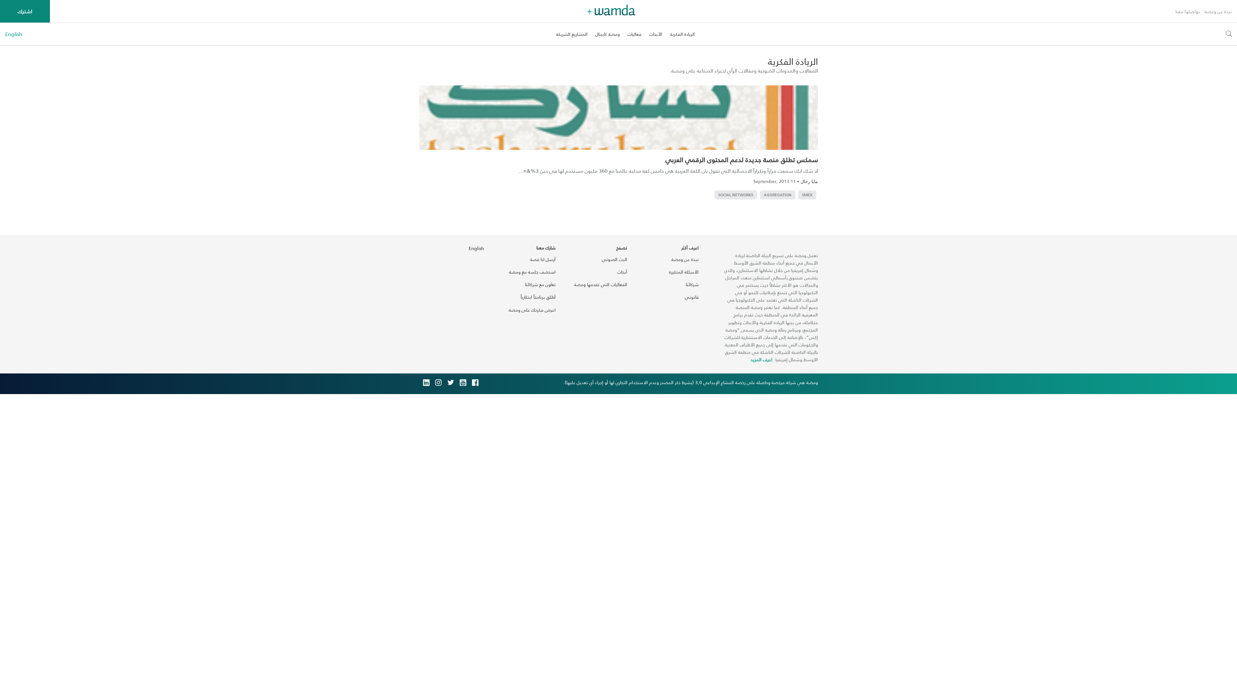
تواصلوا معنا (1187, 11)
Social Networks (735, 194)
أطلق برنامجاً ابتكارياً (538, 297)
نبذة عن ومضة (1218, 11)
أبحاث (622, 271)
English (13, 34)
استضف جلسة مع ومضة (532, 271)
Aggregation (777, 194)
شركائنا (692, 284)
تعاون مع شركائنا (540, 284)
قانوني (692, 297)
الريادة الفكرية (682, 34)
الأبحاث (655, 34)
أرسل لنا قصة (543, 259)
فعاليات (634, 34)
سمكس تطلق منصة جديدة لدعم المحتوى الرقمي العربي (742, 159)
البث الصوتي (614, 259)
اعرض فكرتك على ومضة (532, 309)
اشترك (25, 11)
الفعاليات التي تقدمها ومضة (600, 284)
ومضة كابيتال (607, 34)
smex (807, 194)
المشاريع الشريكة (572, 34)
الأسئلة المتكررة (684, 271)
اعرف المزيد (761, 359)
